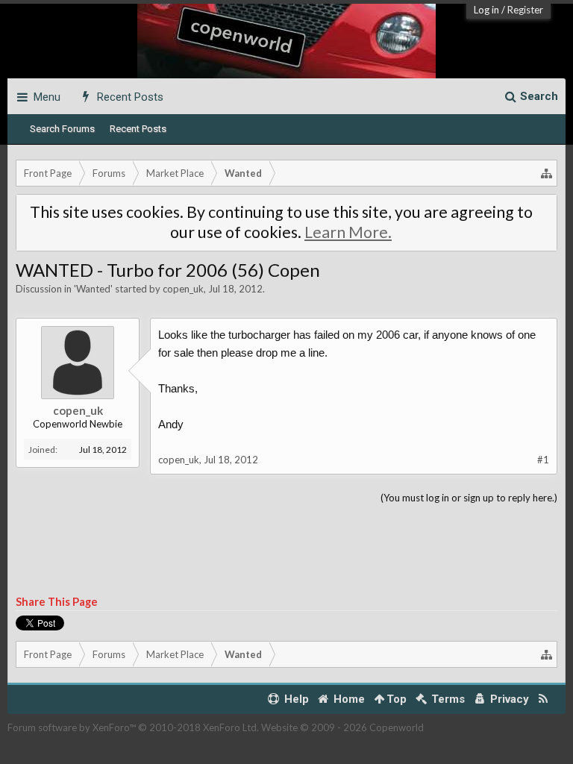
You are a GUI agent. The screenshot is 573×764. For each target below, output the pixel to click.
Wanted (93, 289)
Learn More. (348, 232)
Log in (486, 10)
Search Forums (62, 128)
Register (525, 10)
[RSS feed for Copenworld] (543, 699)
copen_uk (183, 289)
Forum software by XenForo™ (133, 727)
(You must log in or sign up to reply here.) (469, 498)
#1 (543, 460)
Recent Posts (138, 128)
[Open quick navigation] (547, 173)
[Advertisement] (286, 550)
